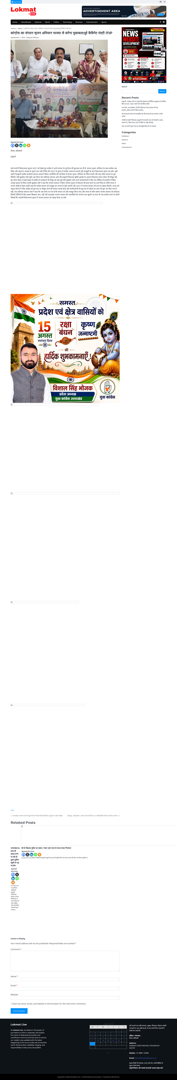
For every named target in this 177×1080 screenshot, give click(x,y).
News (12, 810)
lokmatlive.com (75, 1077)
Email (14, 985)
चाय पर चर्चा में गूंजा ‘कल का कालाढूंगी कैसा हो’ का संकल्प (139, 126)
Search (124, 87)
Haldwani (125, 136)
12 (103, 1037)
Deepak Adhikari (32, 37)
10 (92, 1037)
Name (14, 976)
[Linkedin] (20, 145)
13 (108, 1037)
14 (114, 1037)
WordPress (115, 1077)
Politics (56, 22)
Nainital (125, 140)
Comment (16, 949)
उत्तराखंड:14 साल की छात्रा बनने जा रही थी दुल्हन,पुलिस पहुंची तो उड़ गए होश (15, 857)
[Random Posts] (160, 2)
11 (98, 1037)
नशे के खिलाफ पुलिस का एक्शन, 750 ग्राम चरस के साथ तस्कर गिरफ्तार (46, 848)
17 (92, 1040)
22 (119, 1040)
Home (14, 22)
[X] (16, 145)
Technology (67, 22)
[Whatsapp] (24, 145)
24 (92, 1044)
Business (79, 22)
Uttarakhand (26, 22)
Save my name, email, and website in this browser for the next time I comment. (49, 1003)
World (47, 22)
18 (98, 1040)
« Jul (107, 1052)
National (38, 22)
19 (103, 1040)
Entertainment (92, 22)
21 (114, 1040)
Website (14, 994)
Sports (104, 22)
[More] (28, 145)
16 (124, 1037)
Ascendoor (98, 1077)
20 (108, 1040)
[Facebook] (12, 145)
